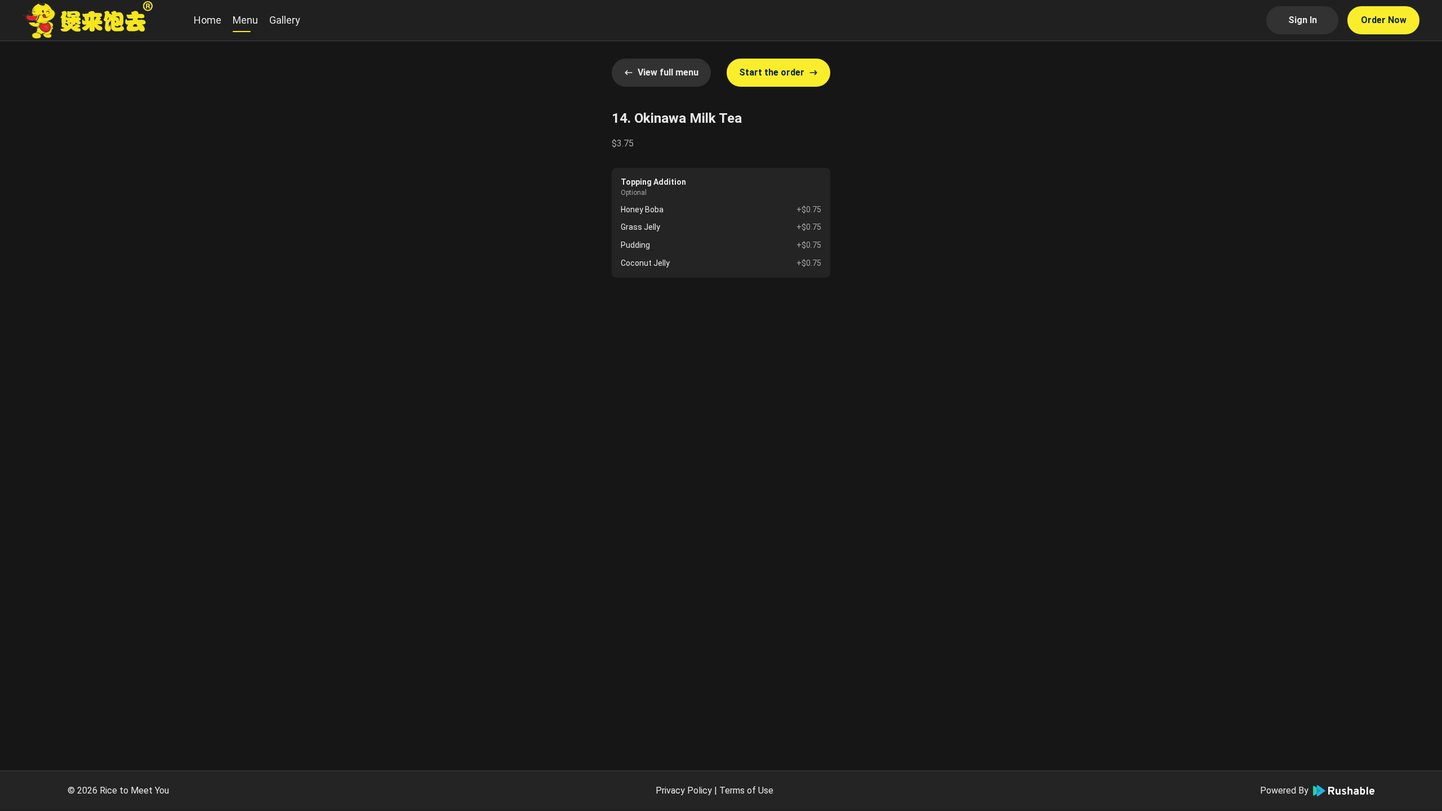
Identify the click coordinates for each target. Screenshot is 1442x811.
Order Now (1384, 20)
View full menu (668, 72)
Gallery (284, 20)
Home (207, 20)
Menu (245, 20)
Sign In (1302, 20)
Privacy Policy (684, 790)
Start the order (771, 72)
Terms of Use (746, 790)
